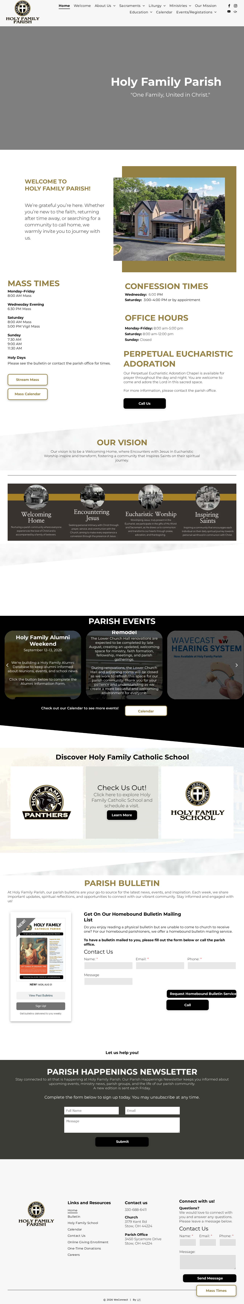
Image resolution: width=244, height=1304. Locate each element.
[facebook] (229, 6)
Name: (90, 959)
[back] (7, 664)
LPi (139, 1299)
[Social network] (235, 12)
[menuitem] (64, 6)
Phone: (193, 959)
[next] (237, 664)
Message (91, 975)
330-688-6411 (136, 1210)
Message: (187, 1252)
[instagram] (235, 6)
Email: (141, 959)
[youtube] (228, 12)
